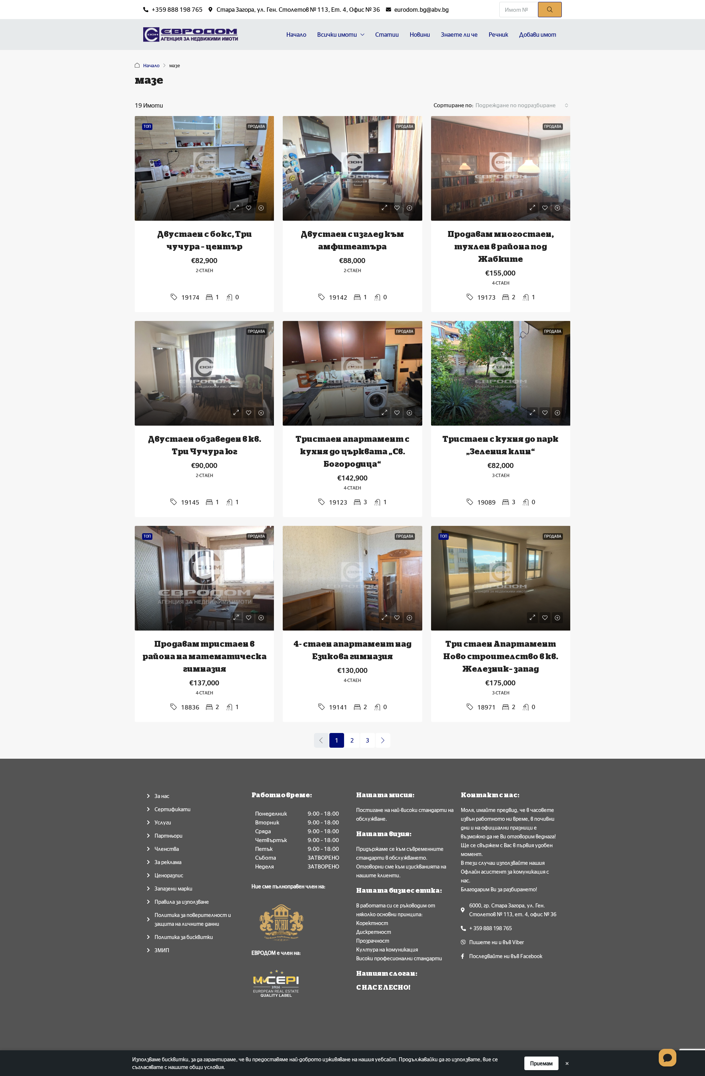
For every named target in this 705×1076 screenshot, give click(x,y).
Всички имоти (337, 34)
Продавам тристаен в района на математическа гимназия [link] (204, 656)
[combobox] (522, 105)
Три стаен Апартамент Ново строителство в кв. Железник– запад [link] (500, 656)
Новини (420, 34)
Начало (296, 34)
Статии (387, 34)
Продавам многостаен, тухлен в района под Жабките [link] (501, 246)
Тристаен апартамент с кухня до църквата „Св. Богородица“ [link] (352, 451)
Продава (256, 126)
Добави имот (537, 34)
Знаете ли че (459, 34)
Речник (498, 34)
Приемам (541, 1063)
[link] (204, 168)
